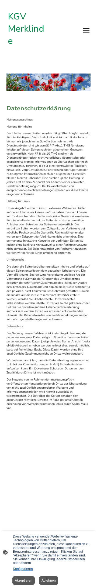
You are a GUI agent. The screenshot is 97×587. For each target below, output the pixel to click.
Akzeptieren (23, 580)
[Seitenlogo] (26, 54)
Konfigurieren (23, 569)
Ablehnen (48, 580)
